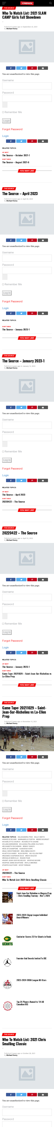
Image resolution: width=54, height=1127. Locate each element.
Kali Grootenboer (11, 851)
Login (5, 136)
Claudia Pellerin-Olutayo (31, 844)
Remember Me (13, 112)
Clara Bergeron (10, 844)
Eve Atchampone (10, 849)
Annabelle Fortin (27, 839)
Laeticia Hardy (10, 853)
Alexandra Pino (26, 837)
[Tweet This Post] (21, 68)
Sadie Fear (25, 858)
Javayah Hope (26, 849)
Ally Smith (40, 837)
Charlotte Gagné (30, 842)
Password (8, 92)
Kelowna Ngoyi (28, 851)
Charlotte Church (11, 842)
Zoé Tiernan (25, 865)
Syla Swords (31, 863)
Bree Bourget (43, 839)
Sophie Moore (34, 860)
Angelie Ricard (10, 839)
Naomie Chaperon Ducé (13, 856)
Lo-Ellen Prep (36, 853)
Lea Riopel (23, 853)
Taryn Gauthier (10, 865)
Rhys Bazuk (31, 856)
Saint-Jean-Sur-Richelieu (14, 860)
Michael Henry (11, 29)
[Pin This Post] (32, 68)
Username (8, 80)
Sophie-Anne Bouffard (13, 863)
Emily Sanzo (29, 846)
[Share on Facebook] (11, 68)
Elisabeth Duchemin (12, 846)
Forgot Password (12, 129)
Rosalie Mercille (10, 858)
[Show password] (4, 105)
